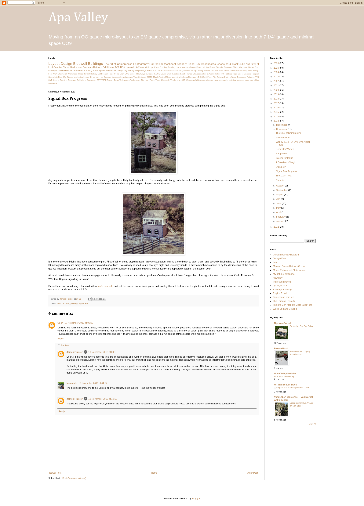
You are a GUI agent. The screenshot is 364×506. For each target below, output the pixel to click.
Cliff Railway (91, 74)
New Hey (277, 277)
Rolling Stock (92, 70)
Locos (143, 77)
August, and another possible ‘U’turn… (293, 387)
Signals (102, 70)
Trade (152, 80)
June (279, 203)
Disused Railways (137, 74)
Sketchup (72, 80)
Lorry (178, 67)
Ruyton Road (280, 293)
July (278, 199)
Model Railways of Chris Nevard (289, 270)
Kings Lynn (95, 77)
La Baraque (106, 77)
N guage (192, 77)
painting (232, 80)
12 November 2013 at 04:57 (92, 383)
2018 (276, 98)
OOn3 (204, 77)
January (280, 221)
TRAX (104, 80)
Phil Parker (80, 70)
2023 (276, 76)
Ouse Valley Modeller (285, 373)
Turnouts (228, 67)
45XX (242, 64)
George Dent (279, 258)
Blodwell (80, 64)
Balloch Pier (209, 71)
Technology (135, 80)
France (189, 74)
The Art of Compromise (118, 63)
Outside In (281, 167)
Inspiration (78, 77)
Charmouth (62, 74)
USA (122, 67)
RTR (257, 77)
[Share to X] (97, 299)
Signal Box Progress (286, 171)
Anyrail (143, 67)
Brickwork (238, 71)
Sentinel (63, 80)
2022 (276, 81)
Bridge (150, 67)
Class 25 (82, 74)
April (279, 212)
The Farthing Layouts (284, 301)
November (282, 129)
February (281, 216)
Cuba (156, 67)
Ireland (86, 77)
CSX (55, 74)
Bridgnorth (247, 71)
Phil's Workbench (282, 281)
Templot (219, 67)
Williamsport (200, 80)
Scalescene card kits (283, 297)
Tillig (125, 70)
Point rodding (202, 67)
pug (251, 80)
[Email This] (90, 299)
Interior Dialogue (284, 158)
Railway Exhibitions (103, 67)
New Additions (283, 137)
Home (154, 473)
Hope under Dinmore (242, 74)
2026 (276, 63)
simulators (52, 83)
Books (251, 67)
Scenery (182, 63)
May (278, 208)
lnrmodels (72, 383)
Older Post (252, 473)
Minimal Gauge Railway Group (289, 266)
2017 (276, 103)
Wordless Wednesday (284, 376)
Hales (67, 70)
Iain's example (105, 286)
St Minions (81, 80)
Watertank (190, 80)
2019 (276, 94)
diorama (209, 80)
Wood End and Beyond (285, 309)
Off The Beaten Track (285, 384)
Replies (65, 345)
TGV (99, 80)
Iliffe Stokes (68, 77)
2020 (276, 90)
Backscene (76, 67)
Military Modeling (172, 77)
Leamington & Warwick (130, 77)
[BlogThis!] (93, 299)
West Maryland (240, 67)
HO (222, 74)
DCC (127, 74)
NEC (199, 77)
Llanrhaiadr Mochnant (162, 63)
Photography (141, 63)
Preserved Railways (245, 77)
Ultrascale (165, 80)
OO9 (72, 70)
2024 (276, 72)
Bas (216, 71)
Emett (182, 74)
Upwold (130, 67)
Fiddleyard (53, 70)
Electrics (176, 74)
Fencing (171, 67)
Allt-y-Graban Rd (186, 71)
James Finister (75, 352)
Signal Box (194, 63)
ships (256, 80)
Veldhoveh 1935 (177, 80)
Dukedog (150, 74)
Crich (122, 74)
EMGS (157, 74)
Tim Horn (145, 80)
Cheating (280, 180)
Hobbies (228, 74)
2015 (276, 112)
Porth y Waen (230, 77)
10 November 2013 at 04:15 (102, 352)
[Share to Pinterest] (104, 299)
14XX (137, 67)
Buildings (95, 64)
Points (212, 67)
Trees (157, 80)
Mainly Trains (159, 77)
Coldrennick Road (106, 74)
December (282, 125)
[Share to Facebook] (100, 299)
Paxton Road (281, 348)
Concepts (88, 67)
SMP (50, 80)
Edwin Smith (166, 74)
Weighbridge (140, 70)
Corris (116, 74)
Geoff (60, 323)
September (282, 190)
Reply (60, 338)
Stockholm (91, 80)
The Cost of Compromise (288, 133)
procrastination (243, 80)
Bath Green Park (226, 71)
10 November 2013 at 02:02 (78, 323)
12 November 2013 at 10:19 (102, 399)
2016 (276, 107)
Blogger (196, 498)
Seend (56, 80)
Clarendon (72, 74)
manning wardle (221, 80)
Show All (312, 424)
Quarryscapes (280, 285)
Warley (131, 70)
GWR (61, 70)
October (280, 185)
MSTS (149, 77)
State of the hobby (114, 70)
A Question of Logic (286, 162)
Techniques (124, 80)
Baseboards (208, 63)
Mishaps (184, 77)
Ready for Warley (285, 149)
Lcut (275, 262)
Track (235, 63)
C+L (257, 67)
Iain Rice (58, 77)
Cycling (163, 67)
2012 (155, 71)
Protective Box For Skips (301, 326)
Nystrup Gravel (282, 323)
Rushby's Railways (283, 289)
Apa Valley (78, 17)
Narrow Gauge (188, 67)
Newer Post (55, 473)
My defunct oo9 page (284, 274)
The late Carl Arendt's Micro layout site (292, 305)
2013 (276, 121)
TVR (117, 67)
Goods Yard (224, 63)
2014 (276, 116)
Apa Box (250, 64)
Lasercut (116, 77)
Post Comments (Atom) (74, 478)
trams (149, 70)
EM (257, 64)
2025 (276, 68)
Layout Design (60, 64)
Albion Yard (173, 71)
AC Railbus (163, 71)
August (280, 194)
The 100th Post (283, 175)
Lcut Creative (55, 67)
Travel (66, 67)
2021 (276, 85)
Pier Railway (218, 77)
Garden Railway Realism (286, 254)
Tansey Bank (113, 80)
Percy (209, 77)
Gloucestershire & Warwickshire (206, 74)
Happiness (281, 153)
